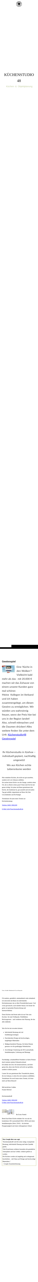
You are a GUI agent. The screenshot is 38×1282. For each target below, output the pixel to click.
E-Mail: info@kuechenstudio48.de (12, 809)
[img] (19, 328)
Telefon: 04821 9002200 (9, 805)
